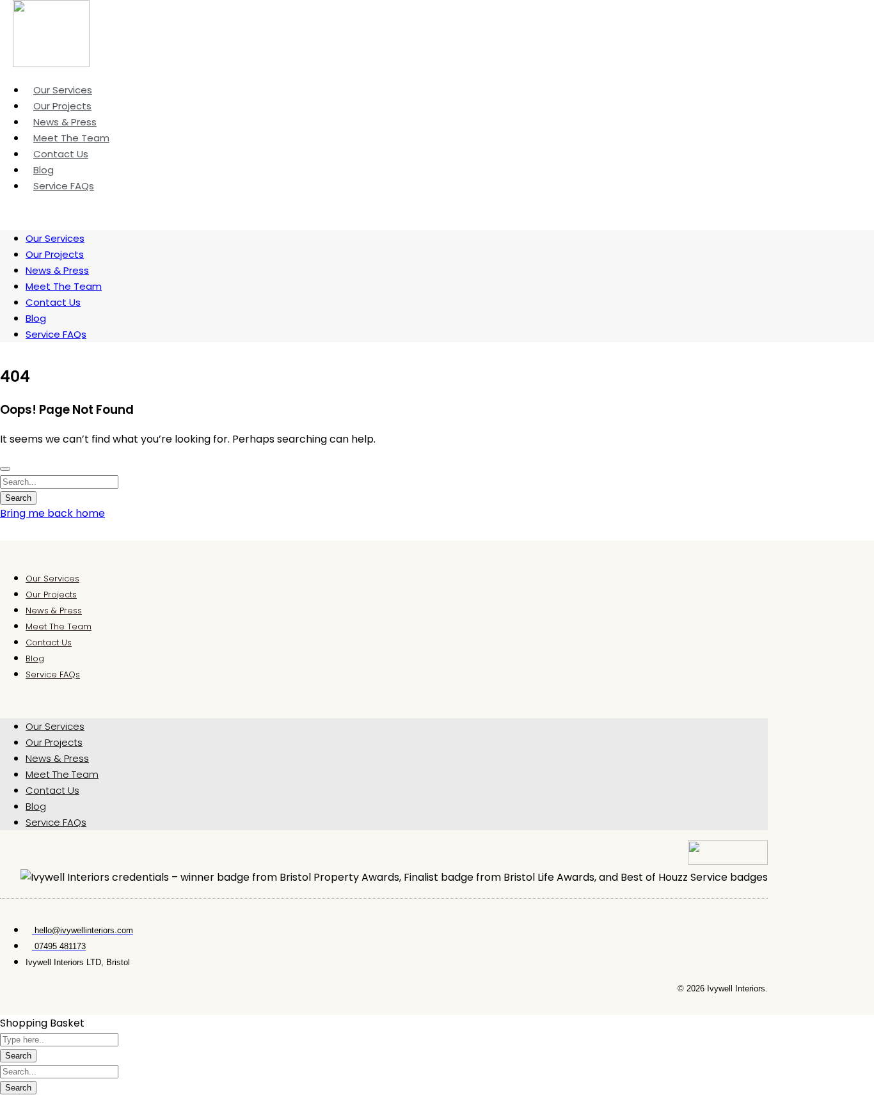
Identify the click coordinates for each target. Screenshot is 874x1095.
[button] (384, 700)
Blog (36, 318)
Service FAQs (63, 186)
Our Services (55, 238)
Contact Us (53, 302)
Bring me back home (52, 513)
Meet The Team (64, 286)
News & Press (57, 270)
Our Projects (55, 254)
